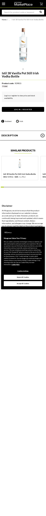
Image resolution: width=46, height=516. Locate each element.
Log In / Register (23, 109)
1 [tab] (23, 69)
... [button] (9, 20)
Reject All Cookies (23, 277)
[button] (23, 135)
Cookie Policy (15, 264)
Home (4, 20)
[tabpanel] (23, 45)
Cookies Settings (23, 271)
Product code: (8, 83)
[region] (23, 258)
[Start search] (42, 12)
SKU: (5, 177)
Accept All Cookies (23, 283)
